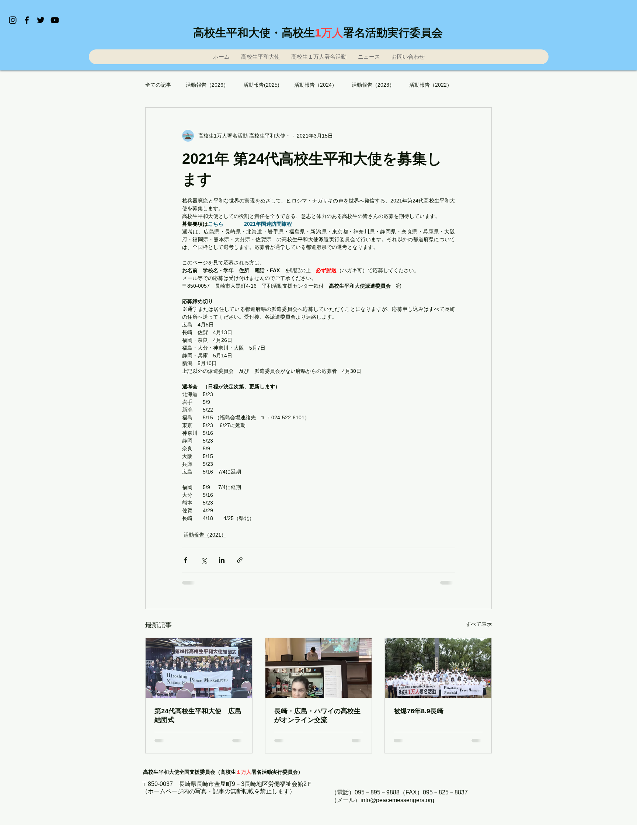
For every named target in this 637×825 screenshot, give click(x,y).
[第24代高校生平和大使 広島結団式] (199, 668)
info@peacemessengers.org (397, 800)
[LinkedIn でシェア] (221, 560)
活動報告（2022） (430, 85)
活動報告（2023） (373, 85)
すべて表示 (479, 624)
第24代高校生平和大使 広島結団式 (197, 715)
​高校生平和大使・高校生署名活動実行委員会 (318, 33)
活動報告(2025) (261, 85)
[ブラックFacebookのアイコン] (27, 20)
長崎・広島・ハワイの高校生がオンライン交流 (317, 715)
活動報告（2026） (207, 85)
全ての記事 (158, 85)
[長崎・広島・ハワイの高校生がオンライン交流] (318, 668)
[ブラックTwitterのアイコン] (41, 20)
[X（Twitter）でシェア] (203, 560)
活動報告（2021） (205, 535)
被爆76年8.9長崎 (418, 711)
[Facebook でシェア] (185, 560)
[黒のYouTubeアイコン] (55, 20)
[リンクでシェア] (239, 560)
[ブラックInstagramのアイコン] (13, 20)
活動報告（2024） (315, 85)
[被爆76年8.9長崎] (438, 668)
